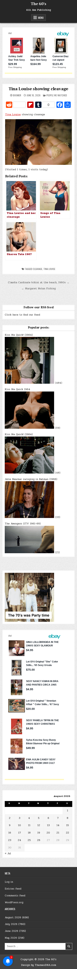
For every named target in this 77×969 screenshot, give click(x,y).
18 (29, 833)
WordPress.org (14, 902)
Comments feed (15, 896)
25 (29, 840)
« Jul (8, 853)
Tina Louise (13, 114)
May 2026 (11, 938)
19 (38, 833)
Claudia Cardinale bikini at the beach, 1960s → (38, 282)
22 (67, 833)
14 (57, 825)
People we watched (56, 95)
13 (48, 825)
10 (19, 825)
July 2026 (11, 924)
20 (48, 833)
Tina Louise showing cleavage (38, 89)
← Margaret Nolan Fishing (39, 289)
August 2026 (13, 917)
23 (9, 840)
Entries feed (13, 889)
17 (19, 833)
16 (9, 833)
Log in (9, 882)
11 (29, 825)
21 (57, 833)
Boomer (17, 95)
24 (19, 840)
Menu (41, 18)
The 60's (38, 3)
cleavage (37, 269)
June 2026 (11, 931)
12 (38, 825)
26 (38, 840)
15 (67, 825)
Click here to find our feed (22, 315)
